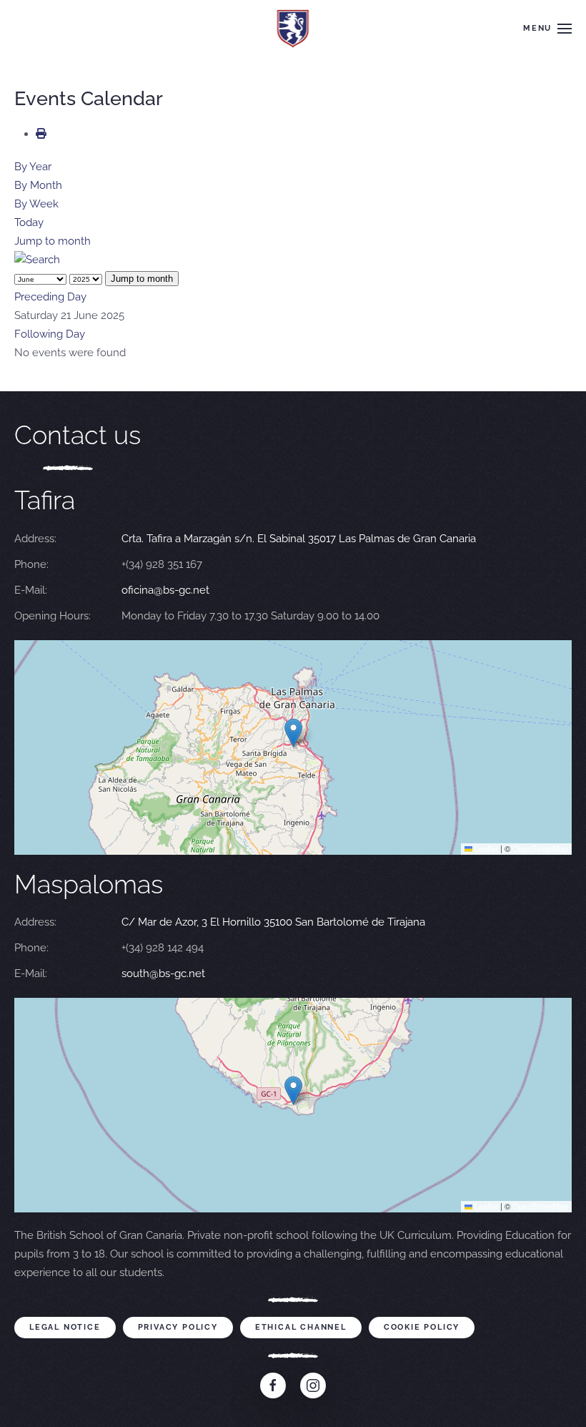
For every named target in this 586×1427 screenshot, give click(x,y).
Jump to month (52, 241)
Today (29, 222)
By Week (36, 203)
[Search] (37, 259)
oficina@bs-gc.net (165, 590)
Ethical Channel (301, 1327)
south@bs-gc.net (163, 973)
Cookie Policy (422, 1327)
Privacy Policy (178, 1327)
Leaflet (485, 848)
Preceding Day (50, 296)
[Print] (41, 133)
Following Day (49, 334)
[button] (547, 28)
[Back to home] (293, 28)
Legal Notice (65, 1327)
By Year (32, 166)
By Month (38, 185)
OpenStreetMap (540, 848)
